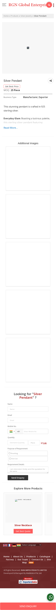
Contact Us (37, 559)
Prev (7, 514)
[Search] (49, 5)
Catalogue (44, 556)
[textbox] (34, 442)
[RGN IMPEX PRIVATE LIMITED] (29, 5)
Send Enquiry (28, 606)
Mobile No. (12, 426)
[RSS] (31, 562)
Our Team (23, 559)
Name (10, 404)
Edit (45, 443)
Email (10, 415)
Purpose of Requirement (18, 449)
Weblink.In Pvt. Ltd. (34, 573)
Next (48, 514)
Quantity (11, 437)
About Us (18, 556)
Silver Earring (37, 525)
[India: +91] (12, 431)
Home (6, 16)
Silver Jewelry (26, 16)
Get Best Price (12, 86)
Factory (10, 559)
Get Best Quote (37, 531)
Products (15, 16)
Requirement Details (16, 465)
